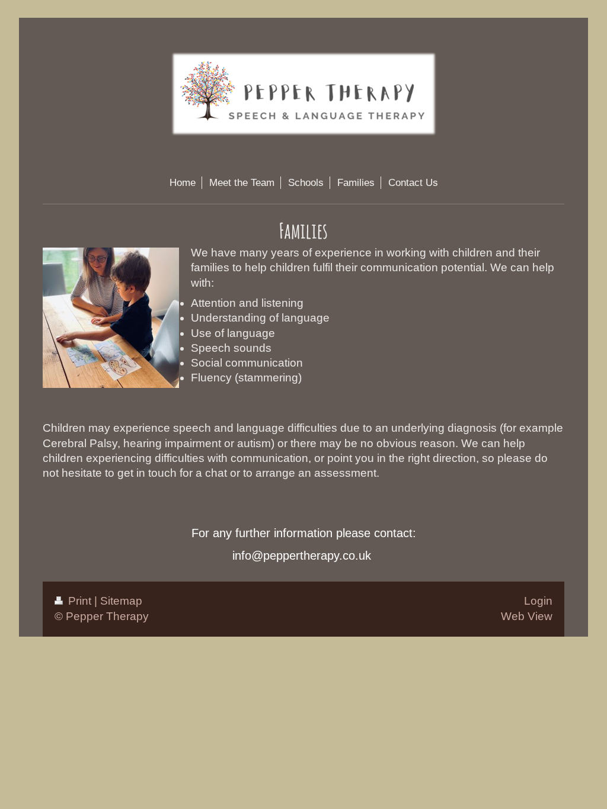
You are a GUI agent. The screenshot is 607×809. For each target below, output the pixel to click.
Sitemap (121, 601)
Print (79, 601)
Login (538, 601)
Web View (526, 616)
